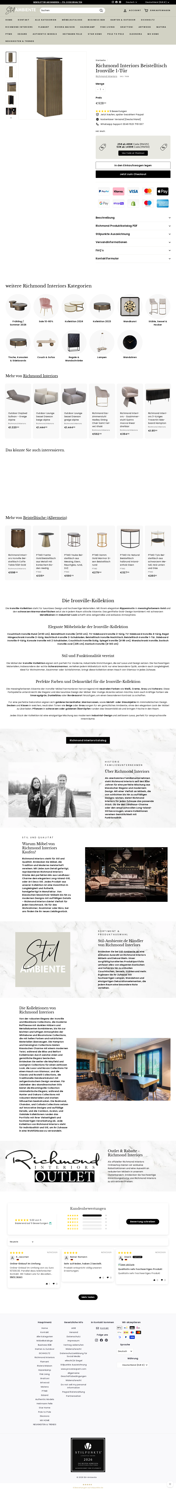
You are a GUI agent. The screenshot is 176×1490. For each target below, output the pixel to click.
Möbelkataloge (72, 20)
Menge (100, 83)
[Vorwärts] (11, 117)
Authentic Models (45, 34)
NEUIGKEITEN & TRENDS (20, 41)
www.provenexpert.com (73, 1368)
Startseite (101, 60)
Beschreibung (105, 218)
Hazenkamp (87, 27)
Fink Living (107, 27)
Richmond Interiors (19, 27)
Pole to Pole (115, 34)
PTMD (9, 34)
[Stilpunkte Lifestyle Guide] (88, 1471)
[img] (16, 1252)
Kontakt (23, 20)
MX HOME (153, 34)
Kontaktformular (107, 258)
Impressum (74, 1340)
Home (9, 20)
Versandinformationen (111, 242)
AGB (73, 1328)
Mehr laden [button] (88, 1297)
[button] (103, 111)
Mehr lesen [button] (16, 1277)
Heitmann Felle (72, 34)
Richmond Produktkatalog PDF (117, 226)
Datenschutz (73, 1336)
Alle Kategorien (46, 20)
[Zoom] (52, 85)
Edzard (22, 34)
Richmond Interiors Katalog (88, 740)
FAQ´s (100, 250)
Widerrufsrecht (74, 1349)
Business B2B (96, 20)
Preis (99, 97)
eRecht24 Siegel (73, 1360)
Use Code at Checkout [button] (133, 153)
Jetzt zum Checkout (133, 174)
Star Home (95, 34)
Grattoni (126, 27)
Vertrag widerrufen (73, 1344)
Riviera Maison (65, 27)
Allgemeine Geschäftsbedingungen (73, 1375)
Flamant (43, 27)
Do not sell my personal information (73, 1386)
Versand (73, 1332)
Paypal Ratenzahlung (73, 1391)
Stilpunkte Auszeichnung (113, 234)
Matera (161, 27)
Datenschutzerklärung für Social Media (73, 1355)
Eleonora (136, 34)
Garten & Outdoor (123, 20)
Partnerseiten (73, 1396)
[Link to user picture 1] (142, 1264)
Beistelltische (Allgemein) (45, 518)
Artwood (145, 27)
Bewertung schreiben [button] (142, 1221)
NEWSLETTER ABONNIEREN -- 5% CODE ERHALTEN (57, 2)
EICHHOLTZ (148, 20)
